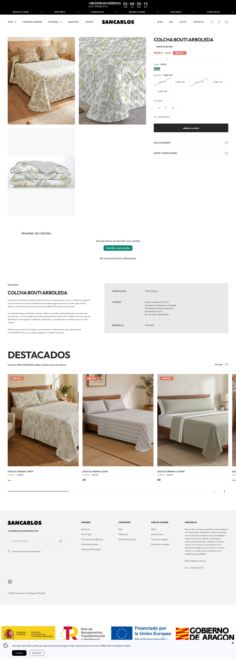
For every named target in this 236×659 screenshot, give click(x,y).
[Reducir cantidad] (158, 108)
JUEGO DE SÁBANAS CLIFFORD (171, 471)
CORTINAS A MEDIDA (32, 22)
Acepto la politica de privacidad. (26, 551)
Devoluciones (157, 534)
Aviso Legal (86, 534)
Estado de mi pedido (160, 544)
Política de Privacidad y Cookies (116, 645)
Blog (120, 529)
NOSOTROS (73, 22)
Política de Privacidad (90, 549)
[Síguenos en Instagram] (10, 581)
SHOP (10, 22)
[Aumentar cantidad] (172, 108)
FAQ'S (153, 529)
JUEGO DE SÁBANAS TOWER (20, 471)
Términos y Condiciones (92, 539)
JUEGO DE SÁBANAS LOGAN (95, 471)
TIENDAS (89, 22)
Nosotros (85, 529)
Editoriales (123, 534)
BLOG (160, 22)
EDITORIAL (53, 22)
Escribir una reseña (118, 248)
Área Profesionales (127, 539)
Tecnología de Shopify (35, 593)
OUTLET (183, 22)
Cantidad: (158, 100)
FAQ (171, 22)
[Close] (232, 643)
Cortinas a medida (159, 539)
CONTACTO (198, 22)
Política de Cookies (89, 544)
